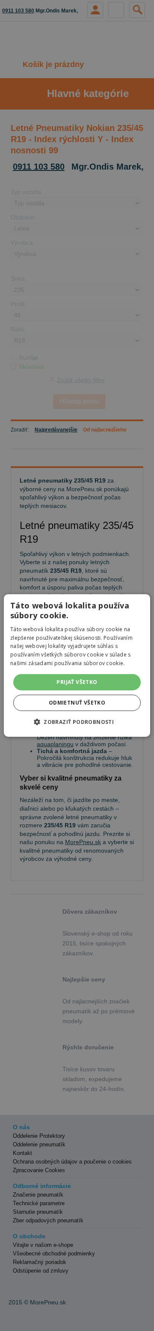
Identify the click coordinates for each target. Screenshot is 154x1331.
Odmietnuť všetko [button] (77, 702)
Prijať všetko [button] (76, 682)
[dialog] (77, 665)
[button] (77, 721)
